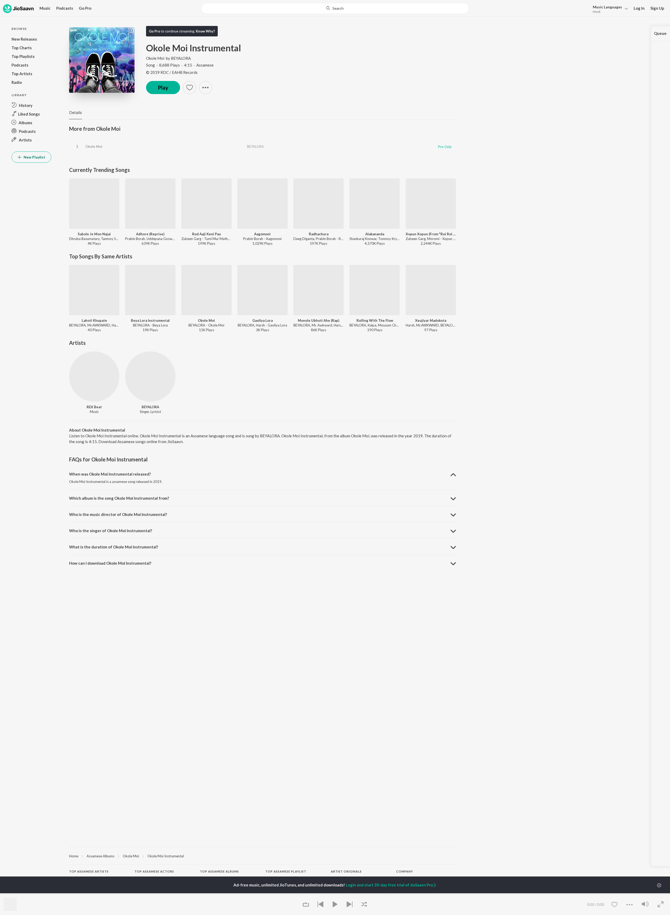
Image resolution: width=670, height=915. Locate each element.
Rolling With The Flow (374, 320)
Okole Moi (155, 58)
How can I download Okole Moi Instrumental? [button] (110, 563)
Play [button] (163, 87)
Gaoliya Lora (262, 320)
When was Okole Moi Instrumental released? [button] (110, 474)
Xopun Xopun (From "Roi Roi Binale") (431, 234)
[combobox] (335, 8)
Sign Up (657, 8)
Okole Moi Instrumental (165, 856)
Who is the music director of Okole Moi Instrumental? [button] (118, 514)
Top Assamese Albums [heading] (219, 871)
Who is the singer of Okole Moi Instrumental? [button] (110, 530)
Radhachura (318, 234)
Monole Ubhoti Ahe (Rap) (318, 320)
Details (75, 112)
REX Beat (94, 407)
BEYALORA (181, 58)
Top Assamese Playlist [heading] (285, 871)
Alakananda (374, 234)
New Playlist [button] (34, 157)
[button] (609, 8)
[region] (262, 856)
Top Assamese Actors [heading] (154, 871)
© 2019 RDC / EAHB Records (172, 72)
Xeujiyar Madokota (430, 320)
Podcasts (64, 8)
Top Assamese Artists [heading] (89, 871)
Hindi (596, 11)
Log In (639, 8)
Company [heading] (404, 871)
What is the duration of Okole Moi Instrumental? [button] (113, 546)
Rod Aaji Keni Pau (206, 234)
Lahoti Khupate (94, 320)
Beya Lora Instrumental (150, 320)
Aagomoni (262, 234)
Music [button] (45, 8)
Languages (607, 7)
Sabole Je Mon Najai (94, 234)
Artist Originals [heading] (346, 871)
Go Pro (85, 8)
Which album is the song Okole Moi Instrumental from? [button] (119, 498)
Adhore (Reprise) (150, 234)
